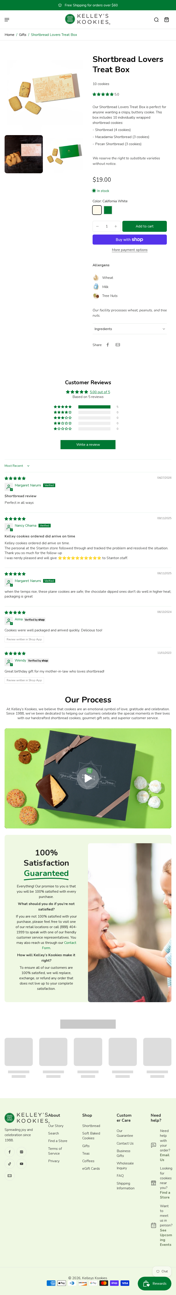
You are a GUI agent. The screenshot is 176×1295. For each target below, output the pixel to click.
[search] (156, 19)
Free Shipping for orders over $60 (91, 5)
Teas (86, 1153)
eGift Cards (91, 1168)
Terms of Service (55, 1151)
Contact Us (125, 1143)
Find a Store (57, 1140)
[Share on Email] (118, 345)
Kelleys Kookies (94, 1278)
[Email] (10, 1176)
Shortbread (91, 1125)
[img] (15, 478)
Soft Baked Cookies (91, 1135)
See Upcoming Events (166, 1237)
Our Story (55, 1125)
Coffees (88, 1161)
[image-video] (88, 778)
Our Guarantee (125, 1133)
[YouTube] (21, 1164)
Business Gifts (123, 1153)
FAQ (120, 1175)
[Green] (108, 210)
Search (53, 1133)
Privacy (54, 1161)
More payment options (130, 250)
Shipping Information (126, 1185)
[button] (103, 94)
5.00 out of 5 (100, 392)
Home (9, 34)
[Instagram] (21, 1152)
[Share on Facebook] (108, 345)
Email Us (165, 1157)
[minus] (97, 226)
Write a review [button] (88, 444)
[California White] (97, 210)
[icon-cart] (166, 19)
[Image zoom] (44, 93)
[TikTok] (10, 1164)
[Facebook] (10, 1152)
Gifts (22, 34)
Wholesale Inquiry (125, 1165)
